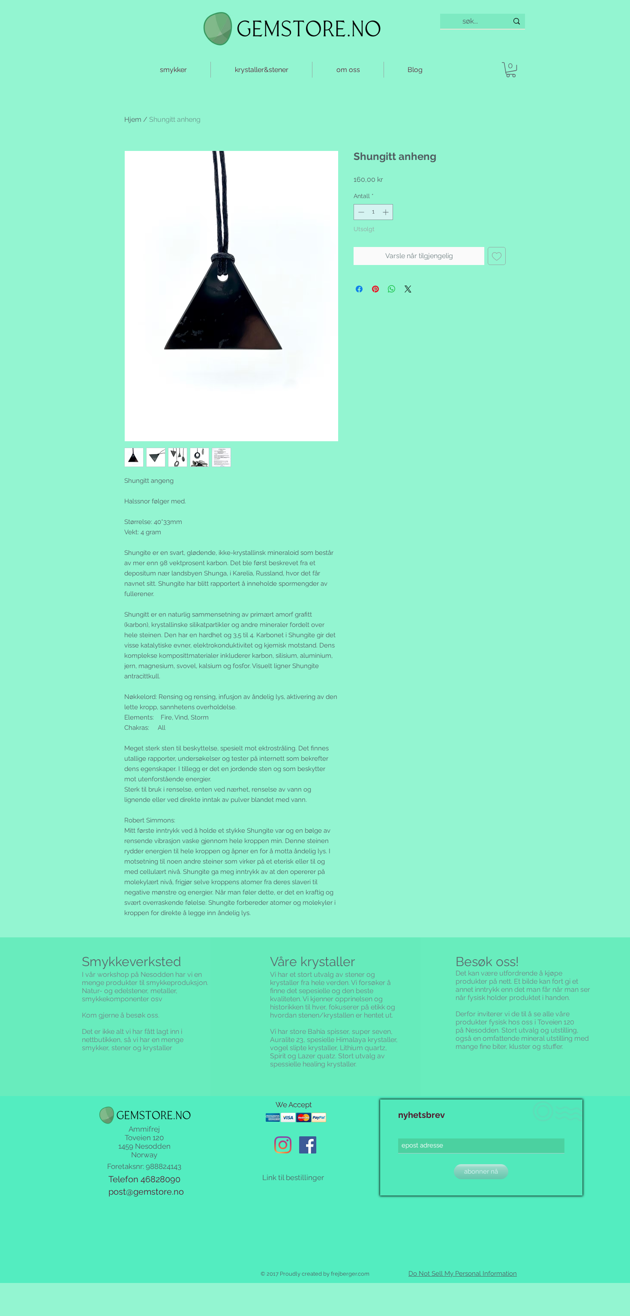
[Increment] (386, 212)
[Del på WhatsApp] (392, 289)
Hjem (132, 119)
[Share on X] (408, 289)
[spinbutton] (373, 212)
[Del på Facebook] (359, 289)
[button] (511, 69)
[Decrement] (360, 212)
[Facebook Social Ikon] (307, 1144)
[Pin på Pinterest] (375, 289)
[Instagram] (282, 1144)
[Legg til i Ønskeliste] (497, 256)
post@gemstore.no (146, 1192)
